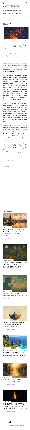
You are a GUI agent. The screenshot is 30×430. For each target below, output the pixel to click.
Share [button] (4, 158)
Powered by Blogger (16, 422)
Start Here (11, 14)
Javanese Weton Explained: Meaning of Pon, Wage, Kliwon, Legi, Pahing (15, 264)
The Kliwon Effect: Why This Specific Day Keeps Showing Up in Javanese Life (15, 406)
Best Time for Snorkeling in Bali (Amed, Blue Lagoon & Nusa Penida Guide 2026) (15, 353)
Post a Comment (11, 238)
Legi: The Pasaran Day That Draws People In (12, 380)
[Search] (26, 2)
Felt (7, 160)
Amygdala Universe (11, 6)
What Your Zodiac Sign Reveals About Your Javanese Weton (13, 324)
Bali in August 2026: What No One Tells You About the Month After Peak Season (14, 232)
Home (5, 14)
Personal (10, 160)
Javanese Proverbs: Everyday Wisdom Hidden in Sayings (15, 296)
